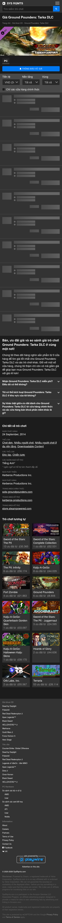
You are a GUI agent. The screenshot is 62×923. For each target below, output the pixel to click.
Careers (5, 829)
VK (5, 851)
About (4, 825)
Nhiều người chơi (24, 442)
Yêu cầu (6, 744)
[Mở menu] (57, 3)
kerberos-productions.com (17, 500)
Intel (6, 798)
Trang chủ (12, 3)
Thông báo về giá (32, 68)
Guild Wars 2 (7, 732)
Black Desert (7, 720)
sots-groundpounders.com (17, 491)
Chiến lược (19, 454)
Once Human (7, 774)
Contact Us (6, 843)
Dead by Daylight (9, 706)
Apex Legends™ (9, 717)
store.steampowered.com (16, 508)
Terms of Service (13, 917)
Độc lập (6, 454)
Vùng (45, 76)
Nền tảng (27, 76)
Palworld (5, 709)
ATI (6, 809)
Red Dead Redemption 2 (12, 713)
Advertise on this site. (31, 866)
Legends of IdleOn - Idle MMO (14, 763)
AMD (7, 794)
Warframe (6, 728)
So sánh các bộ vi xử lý (11, 790)
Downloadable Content (30, 446)
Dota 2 (5, 770)
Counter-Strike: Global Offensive (15, 748)
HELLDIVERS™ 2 (9, 724)
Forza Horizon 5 (8, 735)
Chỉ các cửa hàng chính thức (22, 89)
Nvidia (7, 816)
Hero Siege (7, 739)
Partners (5, 832)
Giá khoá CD (17, 23)
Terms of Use (7, 836)
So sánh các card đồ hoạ (12, 801)
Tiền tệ (6, 76)
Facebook (8, 847)
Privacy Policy (8, 840)
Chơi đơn (7, 442)
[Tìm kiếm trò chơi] (56, 9)
